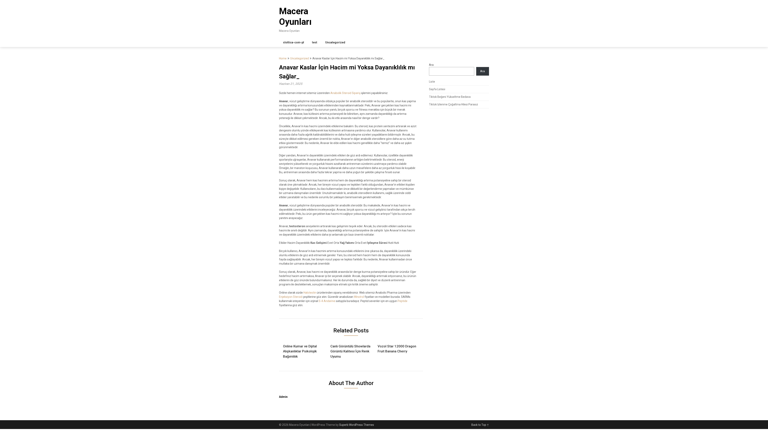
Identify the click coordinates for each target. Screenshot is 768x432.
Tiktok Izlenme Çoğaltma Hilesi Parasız (453, 104)
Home (283, 58)
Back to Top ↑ (480, 424)
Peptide (402, 301)
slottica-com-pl (293, 42)
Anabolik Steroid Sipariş (345, 93)
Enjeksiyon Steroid (290, 296)
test (314, 42)
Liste (432, 81)
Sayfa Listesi (437, 89)
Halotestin (309, 292)
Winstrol (359, 296)
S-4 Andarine (327, 301)
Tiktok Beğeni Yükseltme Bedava (450, 96)
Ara (431, 64)
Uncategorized (335, 42)
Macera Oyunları (295, 16)
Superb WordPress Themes (356, 424)
